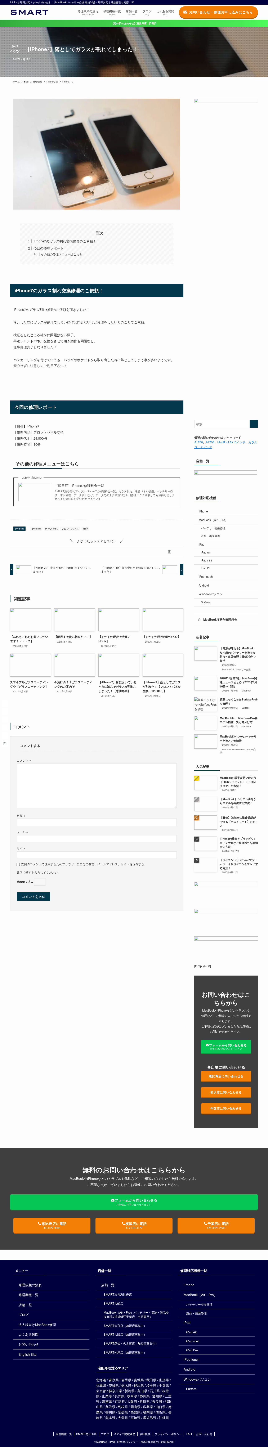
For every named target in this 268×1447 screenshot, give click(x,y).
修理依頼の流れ (30, 1284)
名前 (21, 815)
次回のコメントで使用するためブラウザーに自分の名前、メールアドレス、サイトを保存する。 (84, 864)
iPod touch (206, 576)
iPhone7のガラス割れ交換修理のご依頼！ (65, 241)
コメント (24, 760)
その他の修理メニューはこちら (61, 254)
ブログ (23, 1314)
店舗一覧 (25, 1304)
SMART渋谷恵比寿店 (118, 1294)
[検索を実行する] (254, 424)
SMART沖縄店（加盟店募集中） (125, 1352)
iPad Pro (206, 568)
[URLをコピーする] (169, 551)
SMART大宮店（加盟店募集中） (125, 1325)
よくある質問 (28, 1334)
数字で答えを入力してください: (38, 872)
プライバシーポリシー (168, 1434)
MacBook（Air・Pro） (213, 520)
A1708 (198, 442)
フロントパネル (70, 528)
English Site (27, 1354)
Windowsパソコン (210, 594)
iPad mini (206, 560)
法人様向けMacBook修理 (37, 1324)
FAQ (189, 1434)
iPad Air (205, 552)
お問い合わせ (28, 1344)
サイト (21, 848)
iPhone (203, 511)
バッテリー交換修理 (213, 528)
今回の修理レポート (49, 248)
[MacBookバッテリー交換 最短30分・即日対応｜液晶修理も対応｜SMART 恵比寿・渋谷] (29, 12)
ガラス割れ (51, 528)
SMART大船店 (113, 1303)
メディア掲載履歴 (124, 1434)
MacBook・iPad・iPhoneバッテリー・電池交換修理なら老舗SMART (135, 1441)
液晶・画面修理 (210, 536)
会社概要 (145, 1434)
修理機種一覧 (28, 1294)
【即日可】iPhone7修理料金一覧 (79, 485)
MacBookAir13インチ (231, 442)
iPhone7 (19, 528)
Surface (205, 602)
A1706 (210, 442)
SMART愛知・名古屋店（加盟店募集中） (131, 1343)
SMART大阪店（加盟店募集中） (125, 1334)
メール (22, 832)
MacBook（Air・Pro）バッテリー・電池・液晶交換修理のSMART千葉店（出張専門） (136, 1314)
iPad (202, 544)
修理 (85, 528)
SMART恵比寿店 (86, 1434)
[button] (23, 551)
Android (204, 585)
